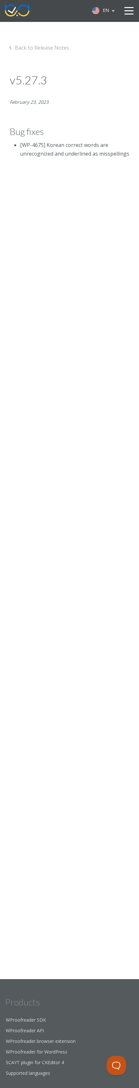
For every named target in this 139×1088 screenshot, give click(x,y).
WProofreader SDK (26, 1020)
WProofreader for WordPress (36, 1052)
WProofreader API (25, 1030)
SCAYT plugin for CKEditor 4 (35, 1062)
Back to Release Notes (42, 47)
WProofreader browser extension (41, 1041)
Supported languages (28, 1073)
